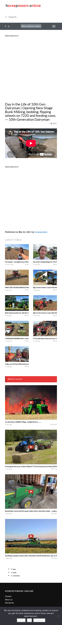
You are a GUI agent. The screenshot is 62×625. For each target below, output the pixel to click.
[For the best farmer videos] (23, 5)
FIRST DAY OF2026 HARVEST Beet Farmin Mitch (22, 287)
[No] (58, 616)
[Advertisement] (31, 68)
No (29, 620)
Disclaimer (9, 602)
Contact (8, 596)
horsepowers (41, 231)
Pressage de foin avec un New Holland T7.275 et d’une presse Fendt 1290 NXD (32, 466)
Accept (21, 620)
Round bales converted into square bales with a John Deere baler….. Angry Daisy (33, 511)
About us (9, 599)
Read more (39, 620)
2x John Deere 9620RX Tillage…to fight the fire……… (23, 422)
